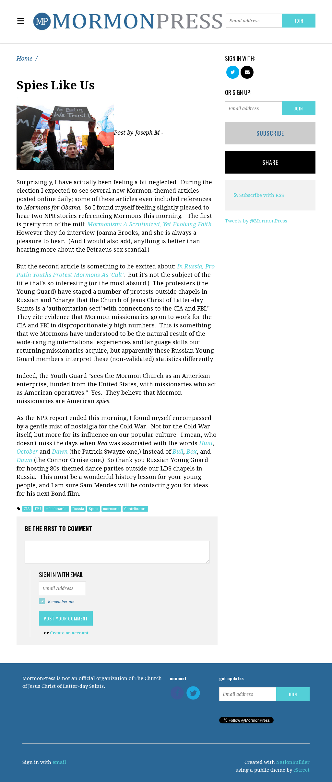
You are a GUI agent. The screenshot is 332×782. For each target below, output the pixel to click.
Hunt (205, 443)
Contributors (135, 509)
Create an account (69, 632)
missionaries (56, 509)
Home (24, 58)
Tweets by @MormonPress (256, 221)
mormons (111, 509)
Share (270, 162)
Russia (78, 509)
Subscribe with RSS (261, 195)
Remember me (61, 601)
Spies (93, 509)
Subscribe (270, 133)
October (27, 451)
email (59, 762)
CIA (27, 509)
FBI (38, 509)
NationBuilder (293, 762)
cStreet (301, 770)
